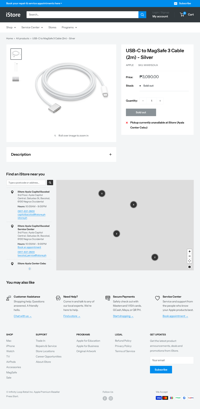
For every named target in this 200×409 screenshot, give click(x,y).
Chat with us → (23, 316)
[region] (125, 225)
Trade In (40, 340)
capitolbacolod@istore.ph (31, 214)
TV (8, 356)
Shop (9, 27)
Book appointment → (175, 316)
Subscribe (185, 3)
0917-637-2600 (26, 211)
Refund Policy (123, 340)
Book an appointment (29, 247)
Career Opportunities (48, 356)
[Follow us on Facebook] (105, 398)
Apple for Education (88, 340)
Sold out (141, 112)
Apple (130, 65)
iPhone (10, 346)
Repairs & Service (46, 346)
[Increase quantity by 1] (160, 101)
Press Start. (12, 396)
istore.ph (22, 217)
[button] (102, 193)
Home (9, 38)
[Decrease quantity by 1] (143, 101)
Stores (52, 27)
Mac (8, 340)
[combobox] (25, 182)
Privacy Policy (123, 346)
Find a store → (71, 316)
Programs (68, 27)
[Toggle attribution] (189, 267)
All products (22, 38)
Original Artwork (86, 351)
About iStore (43, 361)
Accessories (13, 367)
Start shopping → (123, 316)
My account (160, 16)
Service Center (30, 27)
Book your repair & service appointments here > (34, 3)
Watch (10, 351)
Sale (8, 377)
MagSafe (11, 372)
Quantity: (132, 100)
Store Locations (45, 351)
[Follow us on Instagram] (111, 398)
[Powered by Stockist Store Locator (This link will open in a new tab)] (29, 268)
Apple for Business (87, 346)
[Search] (142, 14)
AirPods (11, 361)
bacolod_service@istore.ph (32, 255)
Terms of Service (125, 351)
